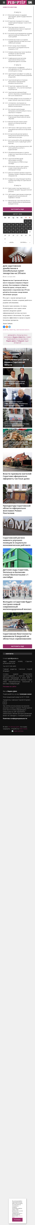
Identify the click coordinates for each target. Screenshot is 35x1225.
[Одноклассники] (7, 327)
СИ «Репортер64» (14, 727)
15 (26, 228)
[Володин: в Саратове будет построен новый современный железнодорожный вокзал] (17, 590)
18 (9, 232)
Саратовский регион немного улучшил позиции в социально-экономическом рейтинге (16, 541)
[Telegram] (9, 327)
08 (26, 225)
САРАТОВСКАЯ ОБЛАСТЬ (22, 330)
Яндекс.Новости (19, 337)
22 (26, 232)
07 (21, 225)
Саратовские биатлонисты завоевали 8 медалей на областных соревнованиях (17, 636)
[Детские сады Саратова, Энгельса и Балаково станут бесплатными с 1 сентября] (17, 558)
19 (13, 232)
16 (30, 228)
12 (13, 228)
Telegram (20, 341)
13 (17, 228)
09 (30, 225)
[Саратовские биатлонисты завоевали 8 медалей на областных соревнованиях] (17, 622)
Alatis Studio (23, 729)
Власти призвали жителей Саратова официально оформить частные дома (17, 476)
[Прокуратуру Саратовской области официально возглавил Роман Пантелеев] (17, 494)
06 (17, 225)
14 (21, 228)
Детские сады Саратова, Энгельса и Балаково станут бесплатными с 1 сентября (16, 573)
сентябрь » (23, 242)
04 (9, 225)
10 (5, 228)
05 (13, 225)
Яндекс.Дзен (11, 341)
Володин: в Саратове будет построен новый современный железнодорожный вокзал (17, 605)
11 (9, 228)
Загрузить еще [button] (17, 209)
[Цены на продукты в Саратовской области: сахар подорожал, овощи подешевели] (17, 438)
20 (17, 232)
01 (26, 221)
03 (5, 225)
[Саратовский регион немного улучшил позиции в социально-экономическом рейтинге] (17, 526)
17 (5, 232)
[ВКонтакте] (4, 327)
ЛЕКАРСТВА (12, 330)
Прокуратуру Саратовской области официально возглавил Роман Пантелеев (17, 509)
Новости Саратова (10, 7)
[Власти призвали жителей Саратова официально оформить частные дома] (17, 462)
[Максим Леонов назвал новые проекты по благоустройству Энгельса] (17, 377)
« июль (11, 242)
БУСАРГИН (5, 330)
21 (21, 232)
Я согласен (17, 1219)
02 (30, 221)
